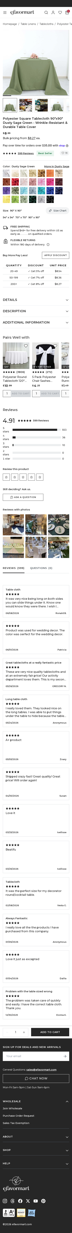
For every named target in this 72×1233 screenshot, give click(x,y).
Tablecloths (46, 24)
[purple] (6, 190)
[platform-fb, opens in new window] (20, 1201)
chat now (38, 1078)
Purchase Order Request (18, 1115)
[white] (6, 173)
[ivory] (24, 173)
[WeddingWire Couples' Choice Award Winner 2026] (21, 1213)
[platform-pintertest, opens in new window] (43, 1201)
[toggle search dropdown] (46, 12)
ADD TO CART (21, 393)
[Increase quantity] (24, 1032)
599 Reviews (26, 153)
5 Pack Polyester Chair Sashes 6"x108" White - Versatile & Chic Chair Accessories (44, 379)
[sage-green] (24, 199)
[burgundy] (59, 182)
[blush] (24, 182)
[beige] (15, 173)
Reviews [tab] (13, 568)
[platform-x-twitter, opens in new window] (28, 1201)
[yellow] (6, 199)
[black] (50, 199)
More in (56, 166)
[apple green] (15, 199)
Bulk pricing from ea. (21, 138)
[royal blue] (50, 190)
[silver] (41, 199)
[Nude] (59, 173)
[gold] (41, 173)
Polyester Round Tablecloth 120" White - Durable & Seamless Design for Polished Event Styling (16, 379)
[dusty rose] (32, 182)
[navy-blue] (59, 190)
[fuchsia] (50, 182)
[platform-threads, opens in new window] (12, 1201)
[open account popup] (53, 12)
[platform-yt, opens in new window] (36, 1201)
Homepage (10, 24)
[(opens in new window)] (9, 1213)
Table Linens (28, 24)
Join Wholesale (12, 1108)
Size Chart (59, 210)
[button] (10, 105)
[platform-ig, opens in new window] (5, 1201)
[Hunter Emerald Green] (32, 199)
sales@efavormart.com (41, 1069)
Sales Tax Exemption (16, 1123)
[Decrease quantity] (7, 1032)
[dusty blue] (32, 190)
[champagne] (32, 173)
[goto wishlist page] (60, 12)
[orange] (50, 173)
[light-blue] (24, 190)
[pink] (41, 182)
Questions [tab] (41, 568)
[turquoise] (41, 190)
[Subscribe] (65, 1056)
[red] (15, 182)
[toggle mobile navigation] (5, 12)
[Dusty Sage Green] (15, 190)
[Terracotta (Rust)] (6, 182)
